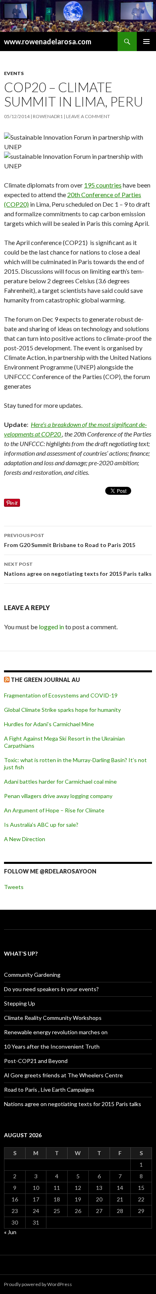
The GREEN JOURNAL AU (45, 679)
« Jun (10, 1232)
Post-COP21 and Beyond (36, 1060)
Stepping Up (19, 1003)
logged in (51, 626)
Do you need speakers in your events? (51, 989)
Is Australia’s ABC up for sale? (41, 824)
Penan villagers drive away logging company (58, 795)
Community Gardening (32, 974)
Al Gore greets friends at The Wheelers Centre (63, 1075)
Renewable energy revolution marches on (56, 1032)
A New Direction (24, 839)
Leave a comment (88, 116)
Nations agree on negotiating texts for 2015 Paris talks (78, 569)
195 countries (103, 185)
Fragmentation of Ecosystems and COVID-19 (61, 695)
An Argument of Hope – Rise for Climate (54, 810)
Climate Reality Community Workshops (53, 1017)
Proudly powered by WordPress (38, 1284)
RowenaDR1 (48, 116)
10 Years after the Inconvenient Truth (52, 1046)
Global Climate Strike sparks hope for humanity (62, 709)
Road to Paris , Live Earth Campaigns (49, 1089)
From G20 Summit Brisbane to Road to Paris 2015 (69, 540)
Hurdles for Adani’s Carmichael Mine (49, 724)
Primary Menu (146, 41)
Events (14, 73)
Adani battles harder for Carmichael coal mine (60, 781)
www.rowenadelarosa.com (47, 41)
